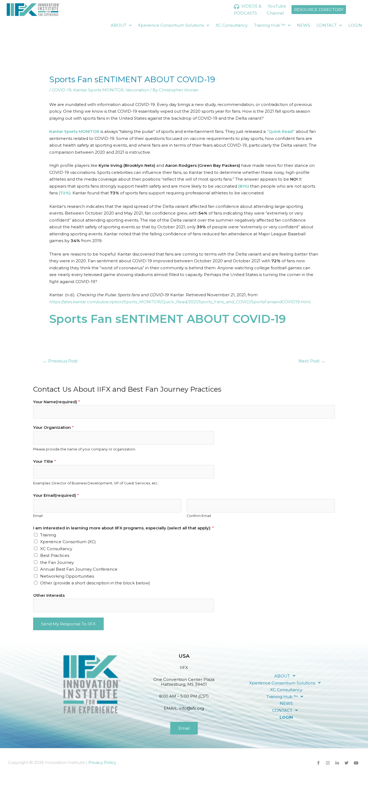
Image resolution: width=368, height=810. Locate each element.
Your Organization (53, 427)
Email (38, 516)
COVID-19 (61, 89)
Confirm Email (199, 516)
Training (48, 534)
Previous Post (60, 361)
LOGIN (355, 25)
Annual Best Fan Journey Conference (78, 569)
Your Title (44, 461)
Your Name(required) (56, 401)
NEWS (303, 25)
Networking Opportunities (67, 576)
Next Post (311, 361)
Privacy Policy (102, 762)
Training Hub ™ (269, 25)
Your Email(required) (56, 495)
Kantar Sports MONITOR (98, 89)
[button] (286, 675)
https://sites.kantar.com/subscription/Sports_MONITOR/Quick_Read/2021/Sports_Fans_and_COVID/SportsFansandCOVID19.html (179, 301)
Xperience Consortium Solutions (171, 25)
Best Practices (54, 555)
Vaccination (137, 89)
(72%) (65, 192)
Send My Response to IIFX (68, 623)
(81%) (244, 186)
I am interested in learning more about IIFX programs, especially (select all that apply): (123, 527)
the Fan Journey (57, 562)
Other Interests (49, 595)
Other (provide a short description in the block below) (95, 582)
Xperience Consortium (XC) (68, 541)
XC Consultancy (232, 25)
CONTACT (327, 25)
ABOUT (118, 25)
